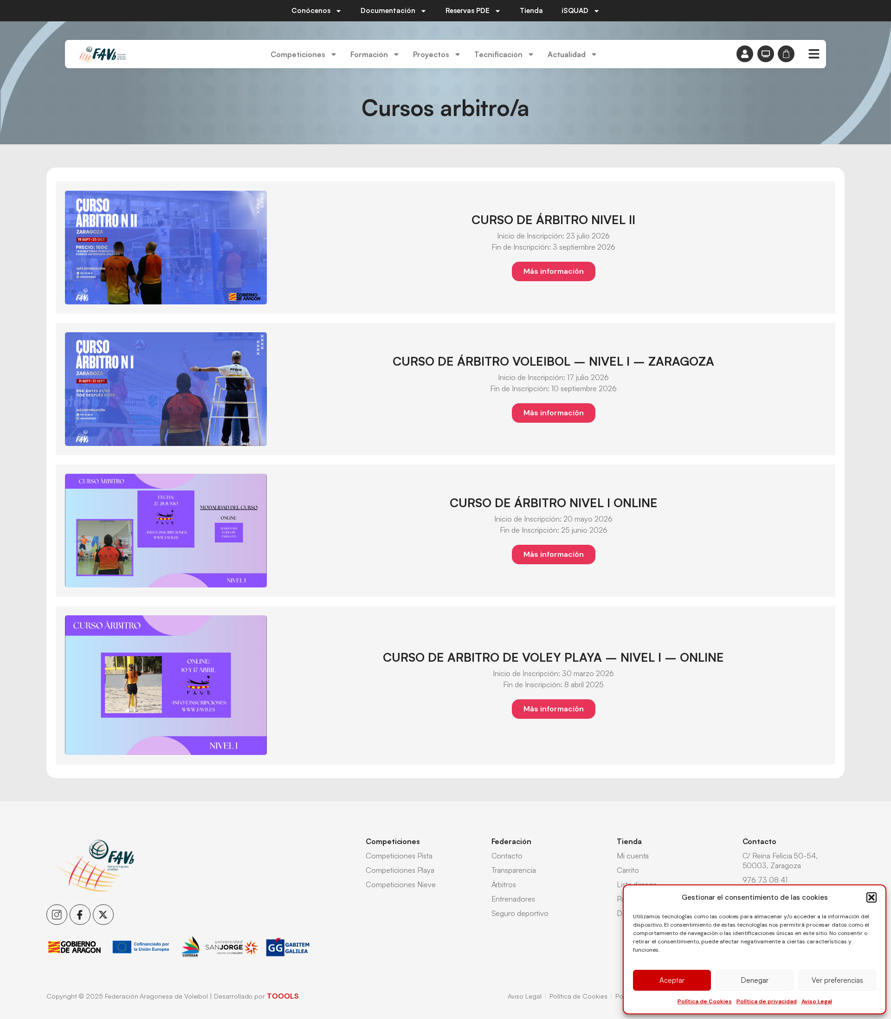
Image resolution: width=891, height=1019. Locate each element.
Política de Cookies (705, 1001)
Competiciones (298, 54)
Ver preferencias (837, 980)
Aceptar (671, 980)
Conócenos (310, 10)
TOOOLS (283, 996)
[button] (871, 897)
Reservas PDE (468, 10)
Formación (369, 54)
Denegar (754, 980)
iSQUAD (575, 10)
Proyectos (431, 54)
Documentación (388, 10)
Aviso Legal (816, 1001)
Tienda (531, 10)
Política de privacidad (766, 1001)
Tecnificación (498, 54)
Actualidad (567, 54)
